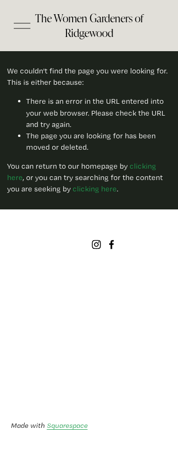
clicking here (95, 188)
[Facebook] (111, 244)
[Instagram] (96, 244)
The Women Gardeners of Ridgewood (89, 25)
